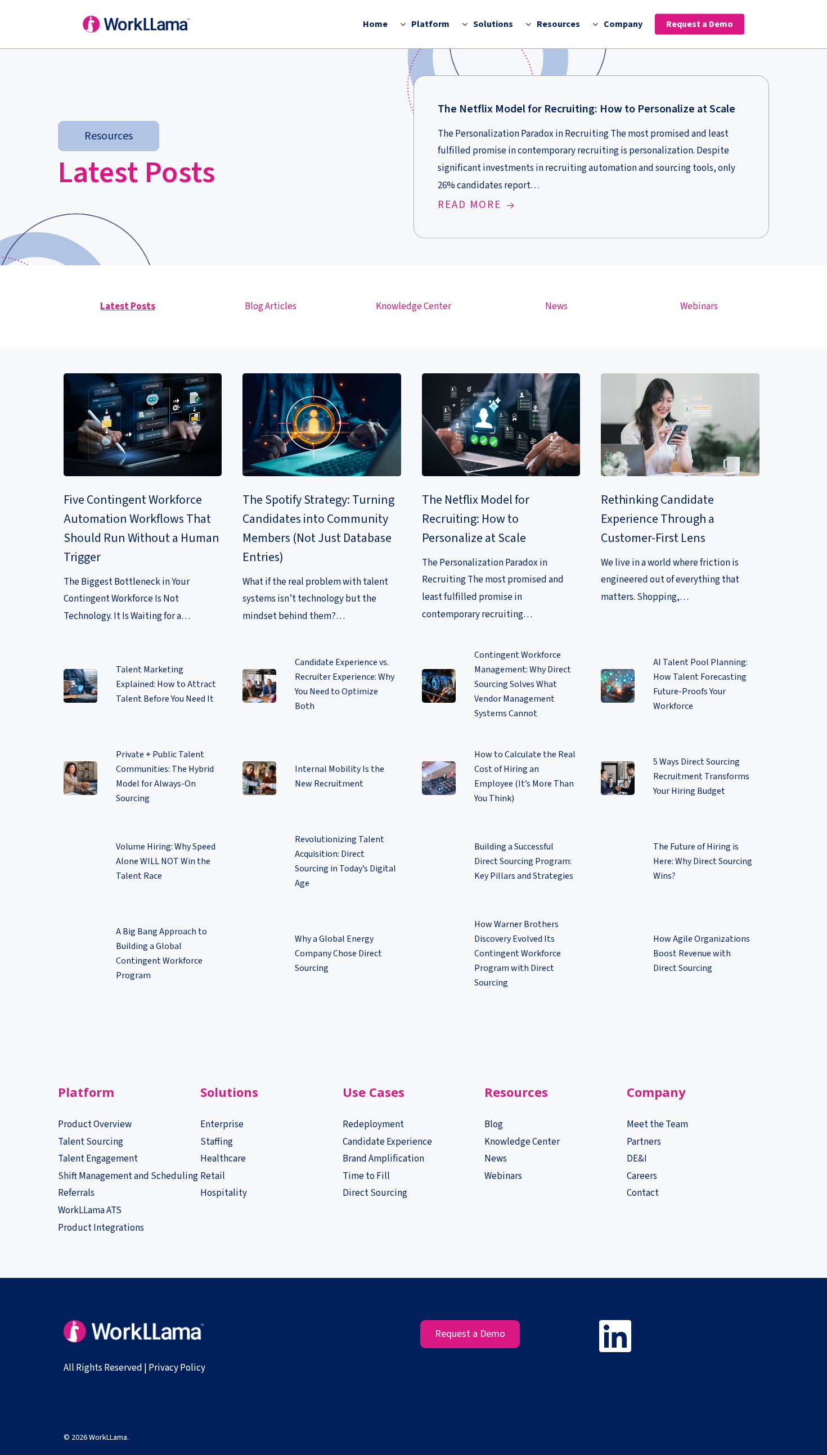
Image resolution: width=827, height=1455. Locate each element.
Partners (644, 1142)
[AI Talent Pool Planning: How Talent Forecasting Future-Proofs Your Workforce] (680, 686)
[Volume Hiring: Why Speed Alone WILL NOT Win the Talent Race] (143, 863)
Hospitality (223, 1193)
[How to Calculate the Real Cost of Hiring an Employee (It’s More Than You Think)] (501, 778)
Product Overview (95, 1124)
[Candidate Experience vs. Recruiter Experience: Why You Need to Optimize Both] (321, 686)
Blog (493, 1124)
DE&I (638, 1158)
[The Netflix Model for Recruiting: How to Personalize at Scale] (591, 156)
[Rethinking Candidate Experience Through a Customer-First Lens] (680, 489)
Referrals (76, 1193)
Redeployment (373, 1124)
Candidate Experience (387, 1142)
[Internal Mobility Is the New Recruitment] (321, 778)
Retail (212, 1176)
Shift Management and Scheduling (128, 1176)
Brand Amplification (383, 1158)
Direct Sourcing (375, 1193)
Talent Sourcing (90, 1142)
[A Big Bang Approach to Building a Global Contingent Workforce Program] (143, 955)
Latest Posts (127, 306)
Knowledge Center (413, 306)
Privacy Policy (177, 1368)
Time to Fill (366, 1176)
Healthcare (223, 1158)
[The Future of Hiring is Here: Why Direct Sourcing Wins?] (680, 863)
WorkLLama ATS (90, 1210)
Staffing (216, 1142)
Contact (643, 1193)
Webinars (699, 306)
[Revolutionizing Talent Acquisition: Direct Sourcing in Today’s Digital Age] (321, 863)
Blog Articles (270, 306)
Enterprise (222, 1124)
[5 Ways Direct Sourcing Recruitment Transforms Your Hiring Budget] (680, 778)
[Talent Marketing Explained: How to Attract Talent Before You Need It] (143, 686)
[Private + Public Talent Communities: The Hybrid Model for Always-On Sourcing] (143, 778)
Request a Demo (470, 1334)
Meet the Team (657, 1124)
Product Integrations (101, 1228)
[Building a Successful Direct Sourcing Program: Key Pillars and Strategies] (501, 863)
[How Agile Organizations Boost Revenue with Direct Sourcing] (680, 955)
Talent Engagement (98, 1158)
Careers (642, 1176)
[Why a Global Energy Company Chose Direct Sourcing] (321, 955)
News (556, 306)
